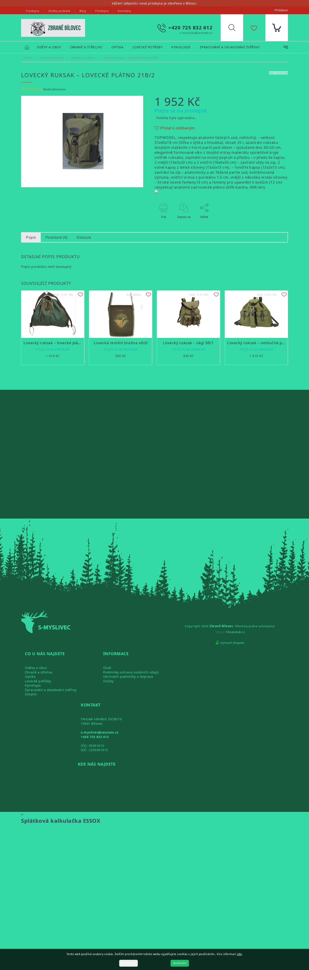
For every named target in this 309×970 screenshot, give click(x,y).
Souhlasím (180, 963)
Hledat (235, 28)
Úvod (107, 668)
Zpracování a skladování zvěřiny (51, 690)
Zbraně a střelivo (38, 672)
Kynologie (33, 685)
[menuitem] (48, 47)
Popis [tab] (31, 237)
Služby (108, 681)
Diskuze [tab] (84, 237)
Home (29, 47)
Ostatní (31, 694)
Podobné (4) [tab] (56, 237)
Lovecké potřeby (38, 681)
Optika (30, 676)
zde (239, 954)
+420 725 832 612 (95, 737)
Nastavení (128, 963)
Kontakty (124, 11)
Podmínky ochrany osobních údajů (131, 672)
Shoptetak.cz (235, 632)
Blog (82, 11)
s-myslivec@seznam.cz (99, 732)
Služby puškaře (59, 11)
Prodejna (32, 11)
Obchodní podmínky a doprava (128, 676)
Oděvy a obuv (36, 668)
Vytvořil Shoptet (232, 643)
